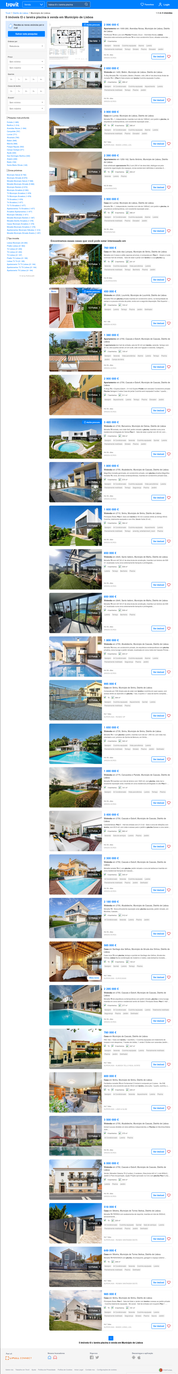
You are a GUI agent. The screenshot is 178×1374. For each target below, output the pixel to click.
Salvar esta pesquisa (26, 33)
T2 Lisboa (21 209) (14, 249)
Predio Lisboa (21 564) (16, 245)
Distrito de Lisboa (20, 13)
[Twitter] (97, 1358)
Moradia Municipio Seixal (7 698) (20, 181)
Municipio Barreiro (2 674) (17, 187)
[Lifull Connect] (19, 1358)
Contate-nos (90, 1369)
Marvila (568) (12, 143)
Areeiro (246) (12, 159)
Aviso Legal (78, 1369)
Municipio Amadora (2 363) (18, 190)
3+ (34, 79)
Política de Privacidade (46, 1369)
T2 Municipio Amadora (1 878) (19, 196)
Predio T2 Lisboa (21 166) (17, 258)
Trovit (8, 13)
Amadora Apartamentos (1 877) (19, 211)
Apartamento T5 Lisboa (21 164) (20, 270)
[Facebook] (91, 1358)
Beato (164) (11, 162)
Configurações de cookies (107, 1369)
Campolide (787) (13, 131)
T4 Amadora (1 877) (15, 202)
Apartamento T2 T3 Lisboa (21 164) (21, 264)
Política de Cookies (65, 1369)
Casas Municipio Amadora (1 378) (20, 223)
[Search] (86, 4)
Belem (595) (12, 140)
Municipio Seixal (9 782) (16, 174)
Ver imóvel (158, 56)
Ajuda (34, 1369)
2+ (26, 79)
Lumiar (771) (12, 134)
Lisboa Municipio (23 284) (17, 242)
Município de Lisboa (40, 13)
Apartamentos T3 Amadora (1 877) (21, 208)
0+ (11, 79)
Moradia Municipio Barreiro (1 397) (20, 217)
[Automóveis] (55, 1358)
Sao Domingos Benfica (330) (18, 155)
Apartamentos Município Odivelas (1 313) (23, 230)
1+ (19, 79)
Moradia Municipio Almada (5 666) (20, 184)
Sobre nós (9, 1369)
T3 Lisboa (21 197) (14, 255)
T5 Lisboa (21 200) (14, 252)
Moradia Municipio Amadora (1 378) (21, 227)
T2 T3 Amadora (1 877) (16, 205)
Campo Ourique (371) (15, 149)
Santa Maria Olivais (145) (17, 165)
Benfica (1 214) (13, 125)
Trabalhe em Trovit (22, 1369)
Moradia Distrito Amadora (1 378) (20, 220)
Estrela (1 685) (13, 122)
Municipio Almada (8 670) (17, 177)
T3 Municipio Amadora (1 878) (19, 193)
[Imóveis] (50, 1358)
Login (167, 4)
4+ (41, 79)
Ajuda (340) (11, 152)
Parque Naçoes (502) (15, 146)
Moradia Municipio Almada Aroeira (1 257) (24, 233)
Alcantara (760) (13, 137)
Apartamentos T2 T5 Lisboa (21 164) (21, 267)
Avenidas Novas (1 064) (16, 128)
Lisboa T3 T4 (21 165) (16, 261)
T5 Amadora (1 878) (15, 199)
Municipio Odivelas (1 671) (17, 214)
